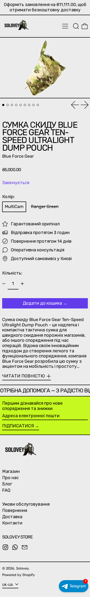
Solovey (22, 568)
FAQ (6, 490)
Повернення (14, 510)
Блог (7, 484)
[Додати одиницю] (22, 284)
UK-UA (8, 585)
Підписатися (18, 426)
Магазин (11, 471)
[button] (76, 26)
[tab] (3, 105)
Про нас (10, 477)
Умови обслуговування (26, 504)
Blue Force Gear (18, 156)
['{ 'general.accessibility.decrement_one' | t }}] (4, 284)
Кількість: (12, 273)
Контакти (12, 523)
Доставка (12, 516)
